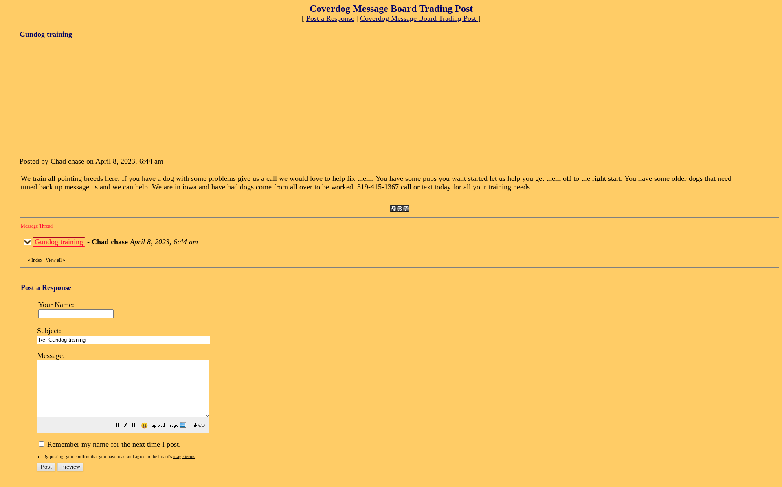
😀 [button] (144, 426)
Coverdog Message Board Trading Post (419, 18)
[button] (117, 426)
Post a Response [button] (330, 18)
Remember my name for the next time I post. (113, 444)
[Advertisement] (81, 97)
